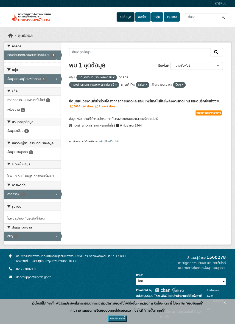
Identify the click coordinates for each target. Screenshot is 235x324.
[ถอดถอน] (114, 77)
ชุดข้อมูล (125, 17)
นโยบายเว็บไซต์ (216, 263)
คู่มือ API (114, 141)
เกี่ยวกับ (172, 17)
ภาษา (139, 275)
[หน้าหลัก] (10, 36)
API (101, 141)
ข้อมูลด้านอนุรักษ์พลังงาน (208, 113)
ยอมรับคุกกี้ (117, 318)
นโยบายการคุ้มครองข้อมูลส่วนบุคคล (201, 268)
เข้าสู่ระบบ (220, 3)
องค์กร (142, 17)
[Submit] (224, 17)
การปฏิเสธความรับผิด (192, 263)
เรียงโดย (163, 65)
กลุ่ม (157, 17)
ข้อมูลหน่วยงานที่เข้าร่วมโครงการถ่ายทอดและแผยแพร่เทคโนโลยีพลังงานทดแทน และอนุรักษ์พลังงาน (145, 101)
